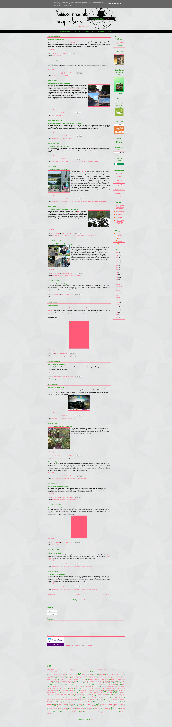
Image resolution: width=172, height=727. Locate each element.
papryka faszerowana (57, 697)
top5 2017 (92, 706)
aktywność (57, 681)
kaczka (101, 690)
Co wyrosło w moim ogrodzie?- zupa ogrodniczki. (61, 426)
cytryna (63, 684)
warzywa (72, 458)
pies (95, 697)
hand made (97, 688)
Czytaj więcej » (51, 49)
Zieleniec (119, 679)
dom (91, 684)
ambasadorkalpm (65, 681)
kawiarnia (49, 692)
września (118, 290)
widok (60, 708)
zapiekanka (81, 710)
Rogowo (65, 418)
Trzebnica (91, 679)
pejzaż (86, 697)
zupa (75, 458)
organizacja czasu (105, 696)
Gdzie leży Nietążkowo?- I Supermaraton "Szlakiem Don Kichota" (65, 123)
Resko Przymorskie (68, 478)
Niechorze (72, 676)
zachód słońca (84, 478)
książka (100, 692)
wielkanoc (65, 708)
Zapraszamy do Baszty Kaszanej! (56, 574)
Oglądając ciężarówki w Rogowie (56, 387)
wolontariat (94, 589)
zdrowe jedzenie (93, 710)
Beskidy (63, 669)
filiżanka (93, 686)
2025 (117, 255)
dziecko (123, 684)
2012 (117, 317)
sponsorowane (101, 31)
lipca (117, 295)
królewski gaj (59, 545)
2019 (117, 270)
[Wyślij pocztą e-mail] (69, 53)
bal (79, 681)
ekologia (71, 686)
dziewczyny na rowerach (67, 161)
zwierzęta (110, 31)
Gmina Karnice (96, 672)
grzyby (71, 688)
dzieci (119, 684)
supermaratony (69, 138)
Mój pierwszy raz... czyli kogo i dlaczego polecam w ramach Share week (119, 194)
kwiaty (49, 694)
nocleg (77, 696)
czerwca (118, 297)
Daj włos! (110, 669)
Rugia (68, 677)
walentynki (117, 706)
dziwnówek (65, 686)
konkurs (73, 692)
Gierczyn (86, 671)
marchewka (94, 694)
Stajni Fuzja (74, 42)
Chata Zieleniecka (81, 669)
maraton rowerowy (86, 694)
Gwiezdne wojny (62, 674)
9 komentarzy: (69, 113)
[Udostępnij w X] (71, 53)
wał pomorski (98, 201)
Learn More (112, 4)
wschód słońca (80, 708)
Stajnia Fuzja (58, 55)
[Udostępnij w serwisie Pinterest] (74, 53)
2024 (117, 258)
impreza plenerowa (121, 688)
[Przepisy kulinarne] (119, 116)
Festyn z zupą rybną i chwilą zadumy (57, 284)
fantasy (80, 686)
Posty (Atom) (82, 600)
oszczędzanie (113, 696)
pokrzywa (49, 699)
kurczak (123, 692)
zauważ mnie (70, 545)
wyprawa (96, 161)
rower (93, 31)
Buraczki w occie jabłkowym (119, 181)
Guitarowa (120, 241)
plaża (108, 697)
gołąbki (53, 688)
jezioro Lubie (80, 161)
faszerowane (87, 686)
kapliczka (111, 690)
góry (77, 688)
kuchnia (74, 31)
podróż (81, 31)
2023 (117, 260)
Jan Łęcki (120, 217)
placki (104, 697)
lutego (117, 307)
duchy (110, 684)
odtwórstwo (87, 696)
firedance (109, 686)
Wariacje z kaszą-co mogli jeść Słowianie (58, 486)
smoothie (65, 704)
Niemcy (78, 676)
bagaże (53, 379)
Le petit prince (61, 356)
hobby (103, 688)
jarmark (71, 690)
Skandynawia (85, 677)
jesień (91, 690)
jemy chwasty (84, 690)
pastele (77, 697)
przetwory (115, 699)
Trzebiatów (88, 589)
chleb (85, 683)
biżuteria (104, 681)
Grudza (119, 672)
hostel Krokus (109, 688)
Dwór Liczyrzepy (65, 672)
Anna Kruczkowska (120, 234)
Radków (123, 676)
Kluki (123, 674)
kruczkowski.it (91, 723)
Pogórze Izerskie (102, 676)
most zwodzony (122, 694)
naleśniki (71, 696)
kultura (119, 692)
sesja (55, 704)
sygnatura (58, 706)
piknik (100, 697)
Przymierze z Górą (116, 676)
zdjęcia (86, 710)
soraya (60, 75)
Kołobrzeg (49, 676)
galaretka (49, 688)
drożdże (100, 684)
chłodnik (101, 683)
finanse (103, 686)
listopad (66, 694)
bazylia (86, 681)
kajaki (57, 478)
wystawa (123, 708)
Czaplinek (62, 201)
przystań (122, 699)
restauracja (75, 702)
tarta (84, 706)
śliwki (105, 712)
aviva (71, 681)
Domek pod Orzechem (65, 31)
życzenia (49, 713)
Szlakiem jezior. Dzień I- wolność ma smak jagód (60, 244)
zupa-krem (57, 712)
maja (117, 299)
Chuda (119, 238)
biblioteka (92, 681)
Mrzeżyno (54, 297)
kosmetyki (81, 692)
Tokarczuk (75, 679)
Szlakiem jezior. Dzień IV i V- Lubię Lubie (58, 146)
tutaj (56, 579)
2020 (117, 267)
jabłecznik (57, 690)
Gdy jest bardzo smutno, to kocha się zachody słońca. (79, 307)
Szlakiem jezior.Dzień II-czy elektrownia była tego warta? (63, 209)
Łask (78, 712)
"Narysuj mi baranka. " (53, 305)
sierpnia (118, 292)
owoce (118, 696)
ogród (57, 458)
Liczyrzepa (55, 676)
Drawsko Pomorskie (56, 161)
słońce (57, 75)
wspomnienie (97, 708)
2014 (117, 312)
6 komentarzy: (69, 294)
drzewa (105, 684)
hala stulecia (90, 688)
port (80, 699)
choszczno (95, 683)
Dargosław (116, 669)
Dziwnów (73, 672)
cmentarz (117, 683)
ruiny (123, 702)
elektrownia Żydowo (68, 235)
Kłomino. (82, 201)
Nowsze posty (51, 594)
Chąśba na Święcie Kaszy (54, 553)
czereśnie (80, 684)
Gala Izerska (78, 672)
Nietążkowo (59, 138)
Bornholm (73, 669)
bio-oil (53, 75)
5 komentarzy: (69, 159)
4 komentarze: (69, 73)
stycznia (118, 309)
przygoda (66, 275)
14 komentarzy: (69, 198)
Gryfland (50, 674)
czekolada (75, 684)
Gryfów (55, 674)
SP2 (72, 677)
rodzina (82, 702)
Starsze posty (106, 594)
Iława (96, 674)
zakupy (75, 710)
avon (75, 681)
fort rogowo (60, 418)
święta (121, 712)
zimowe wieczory (115, 710)
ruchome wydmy (116, 702)
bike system (98, 681)
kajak (57, 115)
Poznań (109, 676)
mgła (106, 694)
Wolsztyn (60, 115)
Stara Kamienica (93, 677)
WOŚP (107, 679)
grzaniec (65, 688)
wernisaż (55, 708)
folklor (116, 686)
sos (76, 704)
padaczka (64, 545)
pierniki (90, 697)
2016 (117, 277)
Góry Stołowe (85, 674)
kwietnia (118, 302)
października (119, 286)
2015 (117, 279)
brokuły (55, 683)
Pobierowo (94, 676)
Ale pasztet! (119, 185)
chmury (90, 683)
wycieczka (106, 708)
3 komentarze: (69, 136)
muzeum (55, 696)
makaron (71, 694)
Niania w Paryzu (120, 211)
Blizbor (68, 669)
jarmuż (77, 690)
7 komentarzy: (69, 233)
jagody (66, 690)
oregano (98, 696)
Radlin (49, 677)
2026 (117, 253)
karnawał (116, 690)
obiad (81, 696)
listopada (118, 284)
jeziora (78, 211)
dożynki (95, 684)
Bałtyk (57, 669)
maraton (54, 138)
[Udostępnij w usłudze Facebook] (73, 53)
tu (108, 65)
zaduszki (70, 710)
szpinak (69, 706)
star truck (73, 418)
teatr (88, 706)
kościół (90, 692)
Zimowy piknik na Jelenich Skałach (119, 188)
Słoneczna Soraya (52, 64)
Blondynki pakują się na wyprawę (56, 364)
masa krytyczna (101, 694)
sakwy (60, 379)
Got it (119, 4)
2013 (117, 314)
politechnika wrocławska (67, 699)
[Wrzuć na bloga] (70, 53)
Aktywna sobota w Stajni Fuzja (56, 39)
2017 (117, 275)
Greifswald (114, 672)
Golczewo (103, 672)
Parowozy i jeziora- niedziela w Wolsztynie (59, 83)
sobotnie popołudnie (73, 88)
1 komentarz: (63, 53)
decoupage (86, 684)
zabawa (55, 710)
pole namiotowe (57, 699)
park (65, 697)
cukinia (53, 684)
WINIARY (103, 679)
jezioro (53, 115)
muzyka (60, 696)
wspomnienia (89, 708)
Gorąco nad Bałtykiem (53, 462)
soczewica (71, 704)
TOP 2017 (62, 679)
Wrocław (113, 679)
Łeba (81, 712)
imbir (114, 688)
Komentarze (51, 614)
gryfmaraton (59, 688)
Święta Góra (92, 712)
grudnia (118, 282)
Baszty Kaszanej (74, 41)
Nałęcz (67, 676)
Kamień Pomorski (111, 674)
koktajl (63, 692)
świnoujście (116, 712)
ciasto (111, 683)
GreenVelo (108, 672)
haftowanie (83, 688)
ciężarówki (54, 418)
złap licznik (72, 712)
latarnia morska (59, 694)
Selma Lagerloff (78, 677)
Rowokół (64, 677)
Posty (49, 611)
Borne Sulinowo (55, 201)
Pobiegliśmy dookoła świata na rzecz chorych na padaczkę (63, 508)
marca (117, 304)
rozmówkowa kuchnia (64, 458)
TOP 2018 (68, 679)
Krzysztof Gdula (119, 214)
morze (115, 694)
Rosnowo (71, 275)
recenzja (87, 31)
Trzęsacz (97, 679)
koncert (68, 692)
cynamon (58, 684)
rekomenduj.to (68, 702)
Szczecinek (83, 235)
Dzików (84, 171)
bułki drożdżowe (68, 683)
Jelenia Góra (102, 674)
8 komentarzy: (69, 542)
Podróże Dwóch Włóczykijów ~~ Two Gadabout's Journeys (120, 222)
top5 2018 (98, 706)
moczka (110, 694)
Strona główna (79, 594)
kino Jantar (54, 356)
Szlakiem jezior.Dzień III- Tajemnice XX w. (58, 169)
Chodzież (95, 669)
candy (75, 683)
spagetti (80, 704)
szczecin (64, 706)
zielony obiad (73, 499)
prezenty (101, 699)
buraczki (61, 683)
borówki (119, 681)
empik (76, 686)
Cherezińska (88, 669)
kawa (122, 690)
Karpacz (118, 674)
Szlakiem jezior (90, 161)
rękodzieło (49, 704)
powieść (93, 699)
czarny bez (69, 684)
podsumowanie (119, 697)
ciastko (106, 683)
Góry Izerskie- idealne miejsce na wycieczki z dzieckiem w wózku (119, 176)
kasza (53, 499)
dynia (114, 684)
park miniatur (71, 697)
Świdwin (86, 712)
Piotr (120, 244)
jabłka (62, 690)
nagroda (66, 696)
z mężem (50, 710)
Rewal (53, 677)
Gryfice (123, 672)
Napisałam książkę (119, 54)
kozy (86, 692)
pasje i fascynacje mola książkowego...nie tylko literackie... (120, 207)
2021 (117, 265)
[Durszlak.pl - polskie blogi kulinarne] (87, 645)
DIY (105, 669)
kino (59, 692)
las (53, 694)
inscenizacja (50, 690)
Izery (91, 674)
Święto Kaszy (89, 566)
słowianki (75, 706)
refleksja (60, 702)
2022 (117, 262)
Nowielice (84, 676)
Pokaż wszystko (121, 225)
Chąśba (53, 55)
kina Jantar (106, 312)
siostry (60, 704)
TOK (56, 679)
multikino (50, 696)
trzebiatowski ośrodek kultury (108, 706)
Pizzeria (89, 676)
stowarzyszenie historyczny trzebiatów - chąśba (74, 566)
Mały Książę (50, 310)
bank (83, 681)
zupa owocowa (50, 712)
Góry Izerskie (72, 674)
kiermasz (54, 692)
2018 (117, 272)
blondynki (114, 681)
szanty (58, 297)
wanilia (123, 706)
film (98, 686)
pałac (81, 697)
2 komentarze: (69, 476)
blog (109, 681)
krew (95, 692)
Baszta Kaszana (55, 566)
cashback (80, 683)
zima (108, 710)
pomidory (75, 699)
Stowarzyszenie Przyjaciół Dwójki (105, 677)
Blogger (92, 719)
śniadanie (110, 712)
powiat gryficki (86, 699)
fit (112, 686)
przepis (108, 699)
